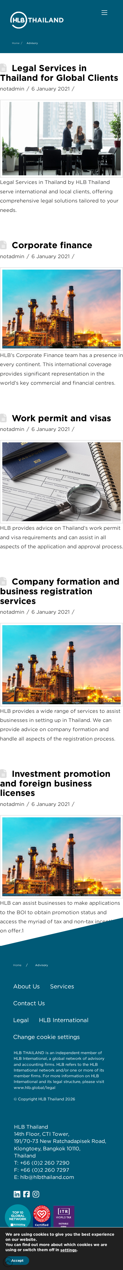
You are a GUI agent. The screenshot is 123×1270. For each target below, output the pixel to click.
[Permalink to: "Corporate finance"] (61, 309)
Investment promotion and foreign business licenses (55, 783)
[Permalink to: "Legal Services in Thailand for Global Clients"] (61, 138)
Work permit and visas (61, 418)
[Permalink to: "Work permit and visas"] (61, 481)
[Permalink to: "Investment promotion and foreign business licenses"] (61, 856)
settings (68, 1250)
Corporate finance (52, 245)
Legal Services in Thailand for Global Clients (59, 73)
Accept (17, 1260)
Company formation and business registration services (60, 591)
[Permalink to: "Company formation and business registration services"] (61, 664)
